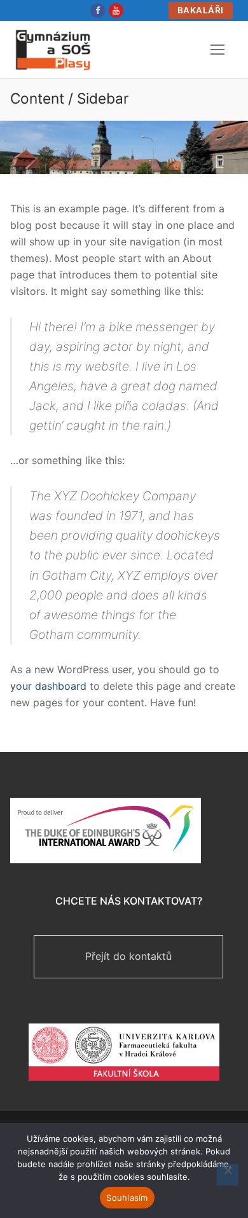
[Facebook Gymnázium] (97, 10)
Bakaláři (200, 10)
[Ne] (227, 1175)
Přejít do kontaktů (128, 956)
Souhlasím (127, 1198)
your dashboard (48, 686)
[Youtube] (116, 10)
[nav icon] (217, 49)
